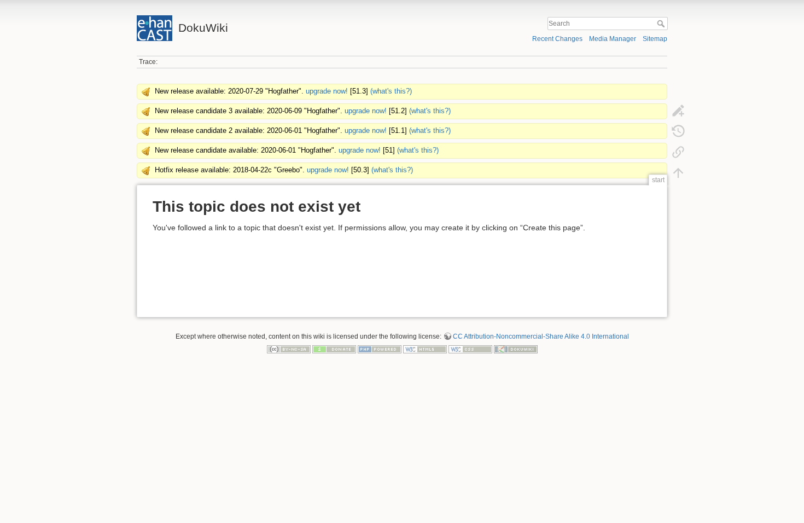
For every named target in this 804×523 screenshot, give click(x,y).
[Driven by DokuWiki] (516, 349)
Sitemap (655, 39)
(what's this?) (391, 91)
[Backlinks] (678, 151)
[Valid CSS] (470, 349)
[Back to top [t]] (678, 172)
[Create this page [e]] (678, 110)
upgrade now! (327, 91)
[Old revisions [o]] (678, 130)
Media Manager (612, 39)
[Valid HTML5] (425, 349)
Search (662, 23)
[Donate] (334, 349)
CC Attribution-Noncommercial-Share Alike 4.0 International (541, 336)
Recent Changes (557, 39)
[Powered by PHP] (379, 349)
